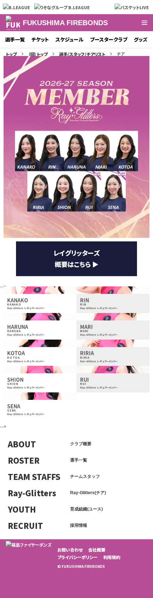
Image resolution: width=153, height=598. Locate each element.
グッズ (141, 39)
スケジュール (70, 39)
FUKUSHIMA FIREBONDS (65, 23)
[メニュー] (144, 22)
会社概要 (96, 550)
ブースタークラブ (108, 39)
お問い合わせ (70, 550)
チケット (40, 39)
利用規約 (111, 557)
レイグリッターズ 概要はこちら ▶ (76, 258)
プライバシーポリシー (77, 557)
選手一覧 (15, 39)
